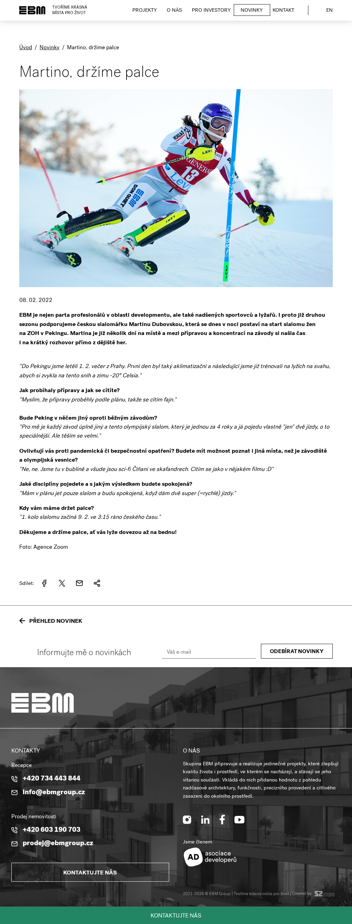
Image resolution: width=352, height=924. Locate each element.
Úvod (25, 48)
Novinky (252, 10)
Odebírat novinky (296, 652)
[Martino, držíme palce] (175, 291)
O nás (174, 10)
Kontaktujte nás (176, 916)
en (329, 10)
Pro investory (211, 10)
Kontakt (283, 10)
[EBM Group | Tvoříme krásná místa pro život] (32, 10)
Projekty (144, 10)
